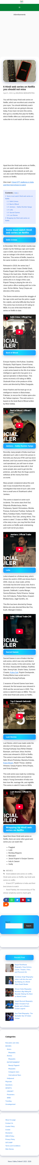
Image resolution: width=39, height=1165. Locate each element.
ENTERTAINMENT (13, 1062)
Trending (8, 1101)
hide (16, 193)
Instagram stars (13, 1072)
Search (7, 922)
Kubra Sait (14, 672)
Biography (11, 1052)
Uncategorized (10, 1104)
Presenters (10, 1094)
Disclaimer (9, 1133)
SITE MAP (8, 1142)
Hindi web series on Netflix (13, 877)
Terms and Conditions (12, 1146)
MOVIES (9, 871)
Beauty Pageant (13, 1065)
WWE (9, 1098)
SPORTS (8, 1088)
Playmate (8, 1081)
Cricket (7, 1130)
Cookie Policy (10, 1126)
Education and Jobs (12, 1043)
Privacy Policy (10, 1139)
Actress (9, 1056)
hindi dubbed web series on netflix (19, 874)
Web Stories (9, 1149)
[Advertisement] (19, 36)
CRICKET (10, 1091)
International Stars (14, 1075)
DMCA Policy (9, 1136)
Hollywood (10, 1078)
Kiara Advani (8, 763)
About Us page (10, 1120)
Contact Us (9, 1123)
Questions (8, 1085)
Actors (9, 1049)
